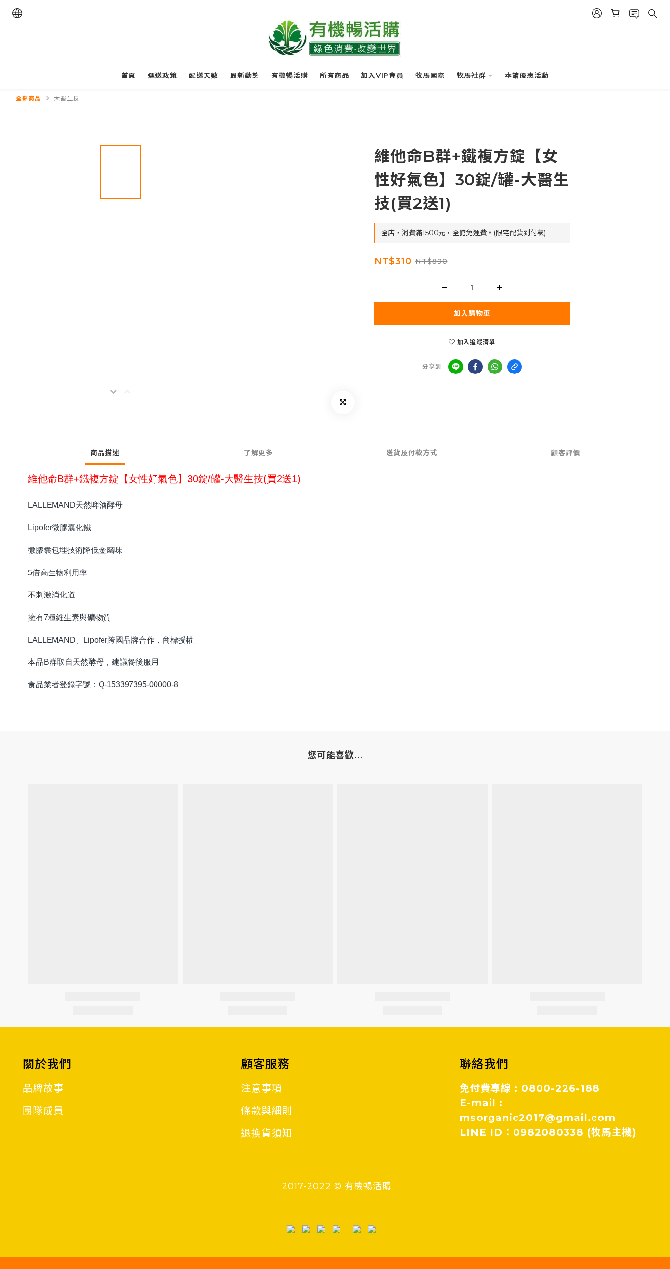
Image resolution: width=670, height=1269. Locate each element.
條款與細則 (266, 1111)
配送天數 (203, 75)
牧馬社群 (471, 75)
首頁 (128, 75)
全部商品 (28, 98)
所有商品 (334, 75)
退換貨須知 (266, 1133)
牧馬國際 (430, 75)
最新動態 (244, 75)
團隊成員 (43, 1111)
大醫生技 (66, 98)
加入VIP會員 (382, 75)
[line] (455, 366)
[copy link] (514, 366)
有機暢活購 (289, 75)
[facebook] (475, 366)
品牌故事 (43, 1088)
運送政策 (162, 75)
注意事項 (261, 1088)
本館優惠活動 (527, 75)
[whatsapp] (495, 366)
